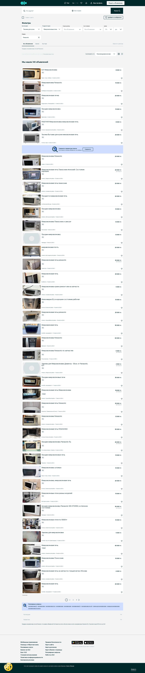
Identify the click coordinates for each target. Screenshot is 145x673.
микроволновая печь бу (86, 606)
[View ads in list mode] (119, 54)
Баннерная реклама (27, 660)
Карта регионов (51, 647)
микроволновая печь (50, 606)
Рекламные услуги (27, 647)
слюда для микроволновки (113, 606)
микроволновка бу (32, 606)
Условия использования (29, 655)
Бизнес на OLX (25, 650)
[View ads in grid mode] (122, 54)
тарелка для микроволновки (99, 606)
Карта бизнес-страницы (53, 650)
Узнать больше (70, 666)
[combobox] (47, 11)
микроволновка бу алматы (34, 608)
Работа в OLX (49, 655)
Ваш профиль (97, 3)
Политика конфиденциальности (32, 657)
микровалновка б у (76, 606)
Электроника (29, 54)
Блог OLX (24, 652)
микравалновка (59, 606)
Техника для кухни (38, 54)
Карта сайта (49, 645)
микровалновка (67, 606)
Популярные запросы (52, 652)
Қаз (73, 3)
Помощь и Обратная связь (30, 645)
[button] (86, 3)
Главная (24, 54)
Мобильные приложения (29, 642)
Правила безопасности (53, 642)
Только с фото (29, 17)
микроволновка (41, 606)
